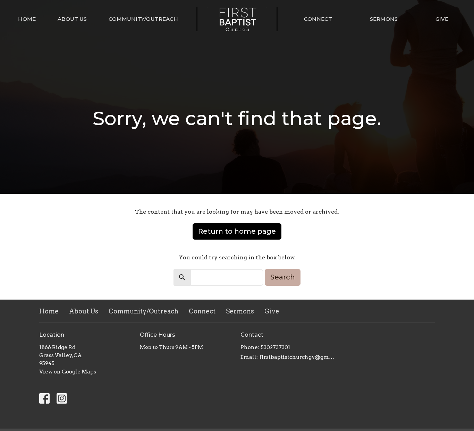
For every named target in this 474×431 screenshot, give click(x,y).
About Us (72, 19)
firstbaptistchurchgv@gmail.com (297, 357)
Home (27, 19)
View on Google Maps (67, 372)
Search (282, 277)
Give (441, 19)
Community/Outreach (143, 19)
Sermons (384, 19)
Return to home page (237, 231)
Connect (318, 19)
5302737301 (275, 347)
